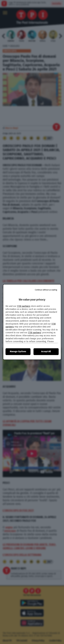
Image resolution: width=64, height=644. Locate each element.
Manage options (18, 351)
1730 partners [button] (23, 306)
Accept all (46, 351)
